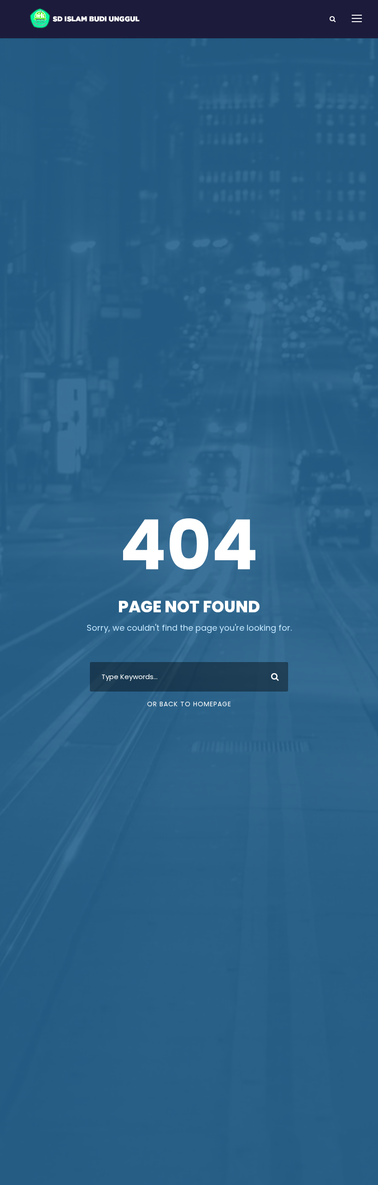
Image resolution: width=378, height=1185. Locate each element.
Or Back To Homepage (189, 704)
